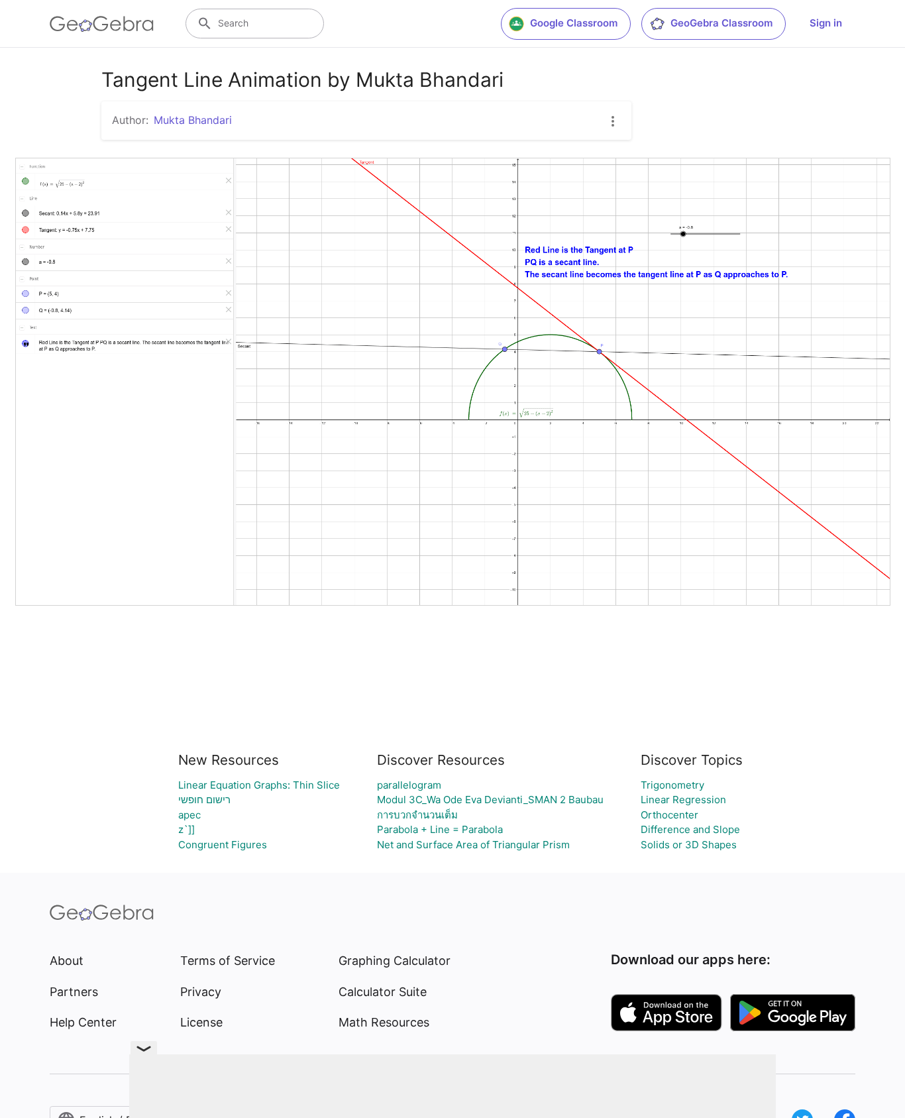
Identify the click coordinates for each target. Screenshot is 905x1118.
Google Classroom (573, 23)
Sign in (826, 23)
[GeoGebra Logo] (102, 24)
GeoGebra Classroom (721, 23)
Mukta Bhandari (193, 120)
